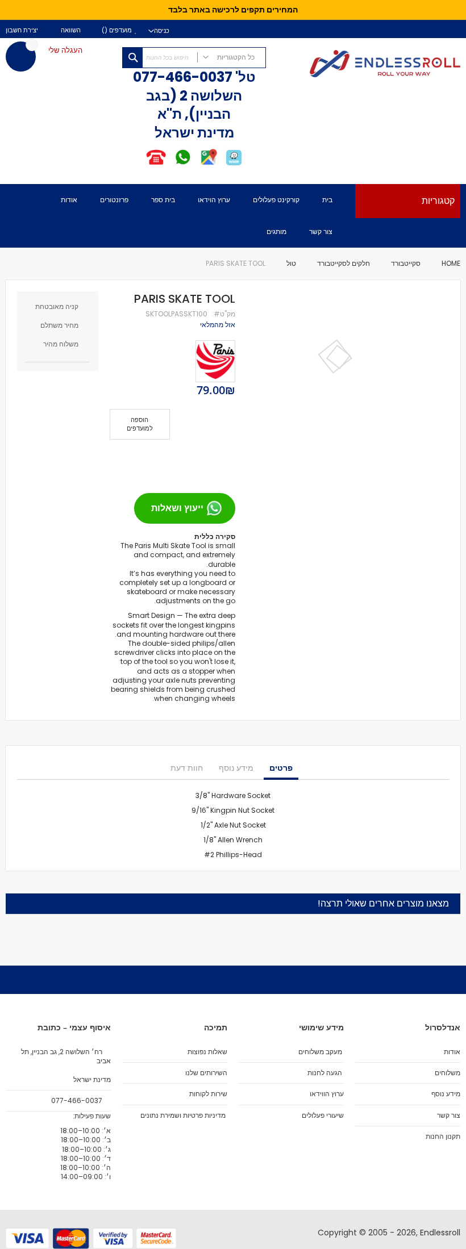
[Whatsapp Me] (182, 164)
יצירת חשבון (22, 30)
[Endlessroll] (368, 65)
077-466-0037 (182, 77)
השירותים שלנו (206, 1072)
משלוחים (447, 1072)
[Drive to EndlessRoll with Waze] (233, 164)
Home (451, 263)
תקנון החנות (443, 1136)
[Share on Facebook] (223, 462)
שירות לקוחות (208, 1093)
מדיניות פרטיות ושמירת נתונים (183, 1115)
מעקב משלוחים (320, 1051)
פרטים (281, 768)
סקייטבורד (406, 263)
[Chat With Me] (169, 164)
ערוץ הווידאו (327, 1093)
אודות (452, 1051)
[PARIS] (215, 361)
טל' (244, 77)
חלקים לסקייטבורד (343, 263)
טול (291, 263)
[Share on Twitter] (205, 462)
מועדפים (119, 30)
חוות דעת (186, 768)
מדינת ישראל (91, 1079)
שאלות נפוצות (207, 1051)
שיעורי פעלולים (323, 1115)
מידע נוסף (236, 768)
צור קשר (448, 1115)
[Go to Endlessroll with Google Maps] (208, 164)
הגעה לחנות (325, 1072)
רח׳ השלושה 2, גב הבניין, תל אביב (66, 1056)
